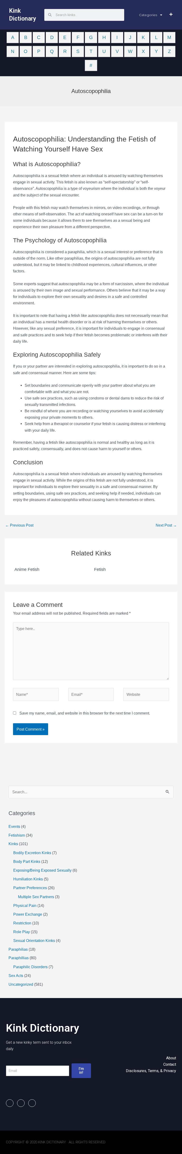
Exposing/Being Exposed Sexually (42, 870)
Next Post (166, 525)
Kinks (13, 844)
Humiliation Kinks (28, 879)
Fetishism (17, 835)
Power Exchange (27, 914)
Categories (148, 15)
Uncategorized (21, 984)
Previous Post (19, 525)
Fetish (100, 569)
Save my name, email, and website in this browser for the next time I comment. (84, 713)
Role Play (21, 932)
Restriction (22, 923)
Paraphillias (19, 958)
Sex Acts (16, 975)
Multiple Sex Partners (36, 897)
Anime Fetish (26, 569)
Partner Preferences (30, 888)
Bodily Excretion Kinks (32, 853)
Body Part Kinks (26, 861)
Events (14, 826)
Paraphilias (18, 949)
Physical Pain (24, 905)
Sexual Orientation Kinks (34, 940)
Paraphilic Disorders (30, 967)
